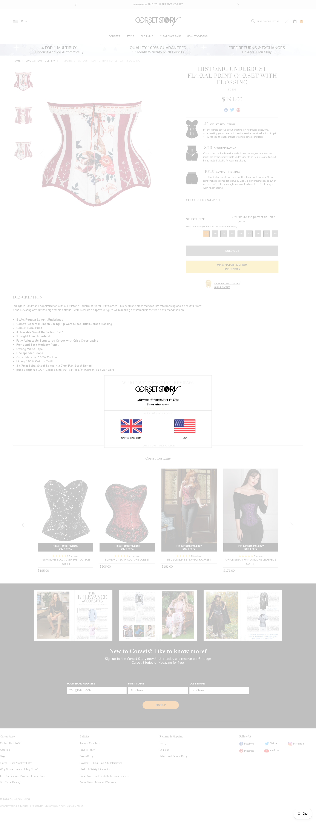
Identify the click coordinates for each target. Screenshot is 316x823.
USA (185, 438)
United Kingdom (131, 438)
